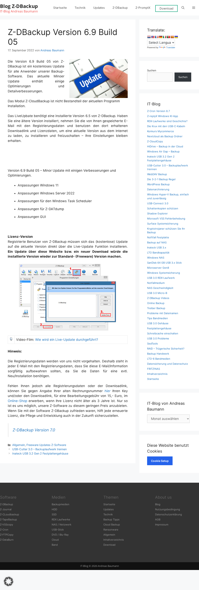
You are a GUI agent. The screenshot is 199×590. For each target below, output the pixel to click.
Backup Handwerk (158, 353)
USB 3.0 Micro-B (157, 293)
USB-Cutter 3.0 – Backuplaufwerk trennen (39, 449)
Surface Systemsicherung (162, 223)
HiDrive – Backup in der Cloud (165, 146)
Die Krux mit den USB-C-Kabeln (166, 126)
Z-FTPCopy (6, 534)
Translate (170, 47)
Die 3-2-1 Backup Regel (161, 179)
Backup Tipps (111, 519)
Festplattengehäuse (159, 328)
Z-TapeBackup (8, 519)
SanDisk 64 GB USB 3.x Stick (164, 262)
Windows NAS (155, 257)
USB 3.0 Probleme (158, 338)
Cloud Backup (111, 524)
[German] (160, 36)
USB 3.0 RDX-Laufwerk (161, 277)
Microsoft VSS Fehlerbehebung (166, 218)
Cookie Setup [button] (160, 460)
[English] (152, 36)
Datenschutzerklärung (168, 514)
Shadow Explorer (157, 213)
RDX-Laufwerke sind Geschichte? (167, 121)
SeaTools (152, 343)
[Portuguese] (168, 36)
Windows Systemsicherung (163, 272)
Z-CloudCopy (155, 141)
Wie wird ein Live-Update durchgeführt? (66, 340)
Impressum (161, 524)
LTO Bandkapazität (158, 252)
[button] (193, 8)
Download (166, 8)
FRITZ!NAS (153, 368)
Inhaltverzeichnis (157, 373)
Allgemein (18, 445)
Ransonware (110, 529)
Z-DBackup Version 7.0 (34, 429)
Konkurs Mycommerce (160, 131)
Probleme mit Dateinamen (162, 313)
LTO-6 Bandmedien (158, 358)
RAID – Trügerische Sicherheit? (165, 348)
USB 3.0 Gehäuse (157, 323)
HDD (54, 509)
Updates (99, 8)
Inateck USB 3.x (156, 247)
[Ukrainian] (176, 36)
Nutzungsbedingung (167, 509)
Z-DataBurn (7, 539)
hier (107, 391)
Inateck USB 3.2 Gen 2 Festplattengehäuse (40, 453)
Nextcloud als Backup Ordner (164, 136)
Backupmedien (60, 504)
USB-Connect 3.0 (157, 203)
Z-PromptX (142, 8)
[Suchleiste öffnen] (183, 8)
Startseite (60, 8)
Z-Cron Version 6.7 (158, 111)
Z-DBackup (120, 8)
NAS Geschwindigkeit (160, 287)
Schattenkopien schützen (162, 208)
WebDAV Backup (157, 174)
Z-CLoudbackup (9, 514)
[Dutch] (149, 36)
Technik (80, 8)
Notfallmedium (156, 282)
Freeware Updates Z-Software (46, 445)
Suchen (151, 70)
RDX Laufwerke (61, 519)
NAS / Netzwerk (61, 524)
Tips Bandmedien (157, 318)
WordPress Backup (158, 184)
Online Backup (155, 303)
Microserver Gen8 (158, 267)
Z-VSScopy (6, 524)
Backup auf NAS (157, 242)
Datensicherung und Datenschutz (167, 363)
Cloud (55, 539)
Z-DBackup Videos (158, 298)
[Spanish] (172, 36)
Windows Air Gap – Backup (163, 151)
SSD (54, 514)
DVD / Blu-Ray (60, 534)
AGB (157, 519)
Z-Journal (5, 509)
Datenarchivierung (158, 189)
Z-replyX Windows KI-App (162, 116)
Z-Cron (4, 529)
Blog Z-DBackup (19, 6)
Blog (157, 504)
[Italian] (164, 36)
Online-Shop (17, 401)
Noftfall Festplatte (158, 237)
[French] (156, 36)
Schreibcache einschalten (162, 333)
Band (55, 544)
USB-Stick (58, 529)
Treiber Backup (156, 308)
